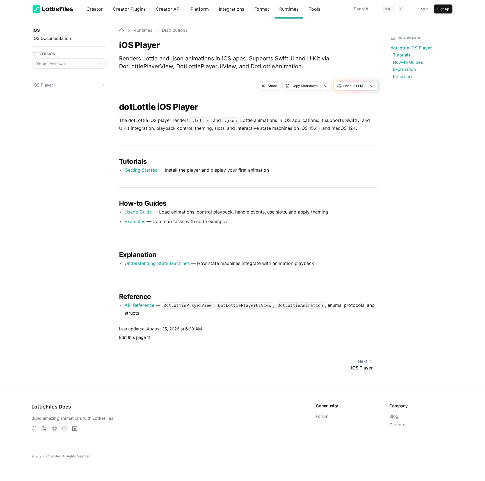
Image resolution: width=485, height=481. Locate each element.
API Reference (139, 305)
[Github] (34, 428)
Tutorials (401, 55)
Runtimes (289, 9)
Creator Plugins (129, 9)
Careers (397, 424)
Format (261, 9)
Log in (423, 9)
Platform (200, 9)
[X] (44, 428)
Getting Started (141, 170)
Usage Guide (138, 212)
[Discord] (54, 428)
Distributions (174, 30)
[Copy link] (202, 107)
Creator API (168, 9)
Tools (314, 9)
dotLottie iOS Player (411, 48)
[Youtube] (64, 428)
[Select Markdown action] (326, 85)
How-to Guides (408, 62)
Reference (403, 76)
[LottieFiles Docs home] (53, 9)
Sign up (443, 9)
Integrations (231, 9)
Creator (94, 9)
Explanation (404, 69)
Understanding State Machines (157, 263)
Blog (393, 416)
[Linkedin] (74, 428)
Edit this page (132, 337)
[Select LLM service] (372, 85)
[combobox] (69, 63)
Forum (322, 416)
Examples (135, 221)
